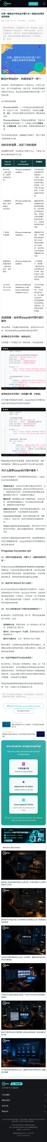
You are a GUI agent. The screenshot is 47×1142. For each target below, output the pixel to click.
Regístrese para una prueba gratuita (24, 706)
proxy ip (11, 10)
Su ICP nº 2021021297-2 (23, 1135)
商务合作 (5, 1111)
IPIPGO (3, 10)
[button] (43, 4)
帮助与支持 (6, 1100)
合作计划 (5, 1106)
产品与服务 (6, 1095)
